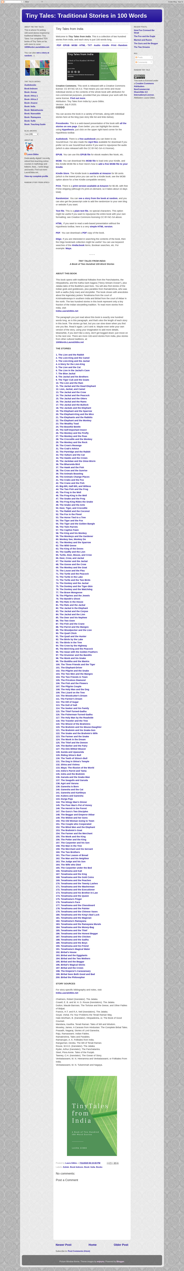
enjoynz (100, 1261)
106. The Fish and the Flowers (72, 683)
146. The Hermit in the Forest (71, 808)
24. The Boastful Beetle (68, 427)
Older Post (121, 1244)
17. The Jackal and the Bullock (72, 405)
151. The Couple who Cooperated (73, 824)
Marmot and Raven (143, 40)
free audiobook (87, 139)
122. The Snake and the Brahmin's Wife (77, 733)
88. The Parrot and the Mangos (72, 627)
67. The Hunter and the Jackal (72, 561)
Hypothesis (68, 129)
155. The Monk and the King (71, 836)
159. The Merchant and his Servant (74, 849)
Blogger (120, 1261)
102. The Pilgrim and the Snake (72, 670)
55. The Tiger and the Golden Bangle (75, 523)
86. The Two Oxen (65, 620)
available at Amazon (100, 173)
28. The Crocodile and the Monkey (74, 439)
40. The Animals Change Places (72, 477)
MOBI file (91, 161)
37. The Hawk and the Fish (70, 467)
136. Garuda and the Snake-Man (73, 777)
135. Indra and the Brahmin (70, 774)
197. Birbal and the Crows (69, 968)
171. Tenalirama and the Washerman (75, 886)
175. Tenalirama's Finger (69, 899)
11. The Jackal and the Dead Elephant (76, 386)
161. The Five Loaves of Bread (72, 855)
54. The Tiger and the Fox (69, 520)
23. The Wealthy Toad (67, 423)
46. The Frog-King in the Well (71, 495)
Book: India (89, 1167)
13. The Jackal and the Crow (71, 392)
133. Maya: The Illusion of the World (75, 767)
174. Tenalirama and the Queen (72, 896)
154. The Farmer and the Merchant (74, 833)
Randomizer (62, 198)
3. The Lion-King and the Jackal (73, 361)
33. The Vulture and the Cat (70, 455)
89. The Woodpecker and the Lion (74, 630)
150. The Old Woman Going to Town (75, 821)
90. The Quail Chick (66, 633)
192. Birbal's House (66, 952)
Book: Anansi (30, 103)
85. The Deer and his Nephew (71, 617)
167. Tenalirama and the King (71, 874)
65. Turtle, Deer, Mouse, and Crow (74, 555)
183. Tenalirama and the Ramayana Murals (78, 924)
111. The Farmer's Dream (69, 699)
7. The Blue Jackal (65, 373)
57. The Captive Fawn (67, 530)
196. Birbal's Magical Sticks (70, 965)
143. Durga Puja (64, 799)
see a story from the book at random (98, 198)
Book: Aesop (30, 92)
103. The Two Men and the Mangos (74, 674)
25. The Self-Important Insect (71, 430)
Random (122, 45)
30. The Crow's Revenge (69, 445)
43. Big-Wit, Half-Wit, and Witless (73, 486)
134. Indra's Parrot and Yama (71, 771)
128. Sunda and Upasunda (70, 752)
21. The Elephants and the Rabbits (74, 417)
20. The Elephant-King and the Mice (75, 414)
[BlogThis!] (110, 1163)
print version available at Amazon (91, 186)
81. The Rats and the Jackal (70, 605)
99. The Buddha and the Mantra (72, 661)
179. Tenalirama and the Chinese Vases (77, 911)
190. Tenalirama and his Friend (72, 946)
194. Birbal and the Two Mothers (73, 958)
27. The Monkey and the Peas (71, 436)
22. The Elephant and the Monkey (73, 420)
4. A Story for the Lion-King (70, 364)
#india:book (78, 245)
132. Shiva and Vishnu (68, 764)
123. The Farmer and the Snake (72, 736)
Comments (142, 62)
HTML (82, 45)
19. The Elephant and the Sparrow (74, 411)
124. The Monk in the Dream (71, 739)
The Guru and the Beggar (146, 43)
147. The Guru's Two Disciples (72, 811)
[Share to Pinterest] (117, 1163)
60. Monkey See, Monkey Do (71, 539)
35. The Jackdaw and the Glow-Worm (76, 461)
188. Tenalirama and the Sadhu (72, 939)
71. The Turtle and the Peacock (72, 574)
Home (93, 1244)
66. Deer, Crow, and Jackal (70, 558)
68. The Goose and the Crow (71, 564)
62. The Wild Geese (66, 545)
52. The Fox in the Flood (69, 514)
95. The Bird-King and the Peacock (74, 649)
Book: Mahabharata (33, 110)
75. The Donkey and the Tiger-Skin (74, 586)
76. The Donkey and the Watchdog (74, 589)
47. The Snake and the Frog (70, 498)
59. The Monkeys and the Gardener (74, 536)
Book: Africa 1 (31, 96)
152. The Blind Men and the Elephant (75, 827)
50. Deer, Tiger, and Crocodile (71, 508)
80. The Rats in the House (69, 602)
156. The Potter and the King (71, 839)
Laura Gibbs (33, 154)
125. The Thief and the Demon (72, 742)
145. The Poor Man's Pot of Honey (74, 805)
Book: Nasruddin (32, 113)
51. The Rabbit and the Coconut (73, 511)
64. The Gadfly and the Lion (70, 552)
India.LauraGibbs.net (67, 311)
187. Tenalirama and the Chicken (73, 936)
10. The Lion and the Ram (69, 383)
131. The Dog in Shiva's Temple (72, 761)
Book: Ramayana (32, 117)
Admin (66, 1167)
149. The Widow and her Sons (72, 818)
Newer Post (63, 1244)
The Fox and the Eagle (144, 36)
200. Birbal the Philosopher (70, 977)
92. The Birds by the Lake (69, 639)
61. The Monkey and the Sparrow (73, 542)
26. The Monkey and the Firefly (72, 433)
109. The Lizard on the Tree (70, 692)
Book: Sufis (30, 121)
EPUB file (85, 154)
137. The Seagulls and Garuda (72, 780)
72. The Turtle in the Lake (69, 577)
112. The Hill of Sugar (67, 702)
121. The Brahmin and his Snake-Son (75, 730)
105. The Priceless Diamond (71, 680)
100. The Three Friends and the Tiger (75, 664)
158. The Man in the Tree (69, 846)
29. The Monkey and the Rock (71, 442)
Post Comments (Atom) (79, 1251)
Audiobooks (30, 85)
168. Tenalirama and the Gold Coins (75, 877)
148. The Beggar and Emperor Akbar (75, 814)
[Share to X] (113, 1163)
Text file (60, 211)
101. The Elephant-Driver (69, 667)
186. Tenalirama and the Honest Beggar (77, 933)
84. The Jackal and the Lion (70, 614)
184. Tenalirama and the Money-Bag (75, 927)
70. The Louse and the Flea (70, 570)
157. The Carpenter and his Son (72, 842)
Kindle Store (62, 173)
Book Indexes (76, 1167)
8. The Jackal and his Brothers (72, 376)
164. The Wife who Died (68, 864)
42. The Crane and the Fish (70, 483)
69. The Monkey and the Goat (71, 567)
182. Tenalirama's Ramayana (71, 921)
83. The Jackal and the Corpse (72, 611)
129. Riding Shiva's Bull (68, 755)
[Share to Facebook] (115, 1163)
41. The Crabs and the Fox (70, 480)
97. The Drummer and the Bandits (74, 655)
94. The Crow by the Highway (71, 645)
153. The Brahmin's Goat (69, 830)
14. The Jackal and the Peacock (72, 395)
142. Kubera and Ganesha (69, 796)
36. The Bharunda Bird (68, 464)
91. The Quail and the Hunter (71, 636)
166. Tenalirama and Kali (69, 871)
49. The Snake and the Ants (70, 505)
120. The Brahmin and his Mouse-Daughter (79, 727)
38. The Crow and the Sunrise (71, 470)
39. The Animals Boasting (69, 473)
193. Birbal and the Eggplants (71, 955)
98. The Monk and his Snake (71, 658)
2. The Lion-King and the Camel (72, 358)
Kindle (105, 45)
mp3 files (93, 142)
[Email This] (108, 1163)
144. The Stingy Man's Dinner (71, 802)
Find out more (77, 98)
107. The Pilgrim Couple (68, 686)
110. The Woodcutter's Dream (71, 695)
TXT (90, 45)
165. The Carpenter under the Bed (74, 868)
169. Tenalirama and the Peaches (73, 880)
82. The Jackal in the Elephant (72, 608)
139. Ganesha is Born (67, 786)
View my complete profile (36, 176)
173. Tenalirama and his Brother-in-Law (77, 893)
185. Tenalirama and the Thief (71, 930)
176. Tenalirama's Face (68, 902)
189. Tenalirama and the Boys (71, 943)
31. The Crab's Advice (67, 448)
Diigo (58, 239)
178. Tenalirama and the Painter (72, 908)
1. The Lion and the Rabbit (70, 355)
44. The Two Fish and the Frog (72, 489)
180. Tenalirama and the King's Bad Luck (77, 914)
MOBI (74, 45)
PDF (59, 45)
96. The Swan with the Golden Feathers (77, 652)
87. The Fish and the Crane (70, 624)
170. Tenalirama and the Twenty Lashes (77, 883)
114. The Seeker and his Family (72, 708)
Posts (140, 57)
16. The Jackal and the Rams (71, 401)
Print (113, 45)
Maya (68, 248)
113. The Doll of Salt (66, 705)
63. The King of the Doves (69, 548)
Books (99, 1167)
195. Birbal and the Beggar (70, 961)
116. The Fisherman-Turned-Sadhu (74, 714)
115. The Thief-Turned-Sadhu (71, 711)
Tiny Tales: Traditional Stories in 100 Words (86, 15)
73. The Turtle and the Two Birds (73, 580)
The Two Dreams (142, 47)
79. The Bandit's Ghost (68, 598)
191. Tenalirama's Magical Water (73, 949)
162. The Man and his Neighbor (72, 858)
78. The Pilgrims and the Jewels (73, 595)
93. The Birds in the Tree (69, 642)
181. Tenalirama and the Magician (73, 918)
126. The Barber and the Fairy (71, 746)
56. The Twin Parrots (67, 527)
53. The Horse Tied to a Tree (71, 517)
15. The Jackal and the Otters (71, 398)
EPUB (66, 45)
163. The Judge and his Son (70, 861)
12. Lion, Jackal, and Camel (70, 389)
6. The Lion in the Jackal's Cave (73, 370)
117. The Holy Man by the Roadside (74, 717)
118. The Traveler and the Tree (72, 721)
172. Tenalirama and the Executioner (75, 889)
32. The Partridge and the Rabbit (73, 451)
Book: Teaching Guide (35, 124)
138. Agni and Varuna (67, 783)
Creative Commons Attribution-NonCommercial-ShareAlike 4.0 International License (144, 89)
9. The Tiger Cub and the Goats (72, 380)
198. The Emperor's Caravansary (73, 971)
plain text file (81, 211)
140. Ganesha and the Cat (69, 789)
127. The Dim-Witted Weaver (71, 749)
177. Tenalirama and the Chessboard (75, 905)
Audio (97, 45)
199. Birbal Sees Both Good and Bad (75, 974)
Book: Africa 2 (31, 99)
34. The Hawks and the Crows (71, 458)
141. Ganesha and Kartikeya (71, 792)
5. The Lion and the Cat (68, 367)
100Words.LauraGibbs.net (70, 342)
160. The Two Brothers (68, 852)
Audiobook (62, 139)
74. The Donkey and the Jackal (72, 583)
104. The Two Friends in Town (72, 677)
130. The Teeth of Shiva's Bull (71, 758)
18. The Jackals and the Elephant (73, 408)
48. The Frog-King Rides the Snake (74, 502)
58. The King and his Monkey (71, 533)
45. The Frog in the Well (68, 492)
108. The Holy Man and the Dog (72, 689)
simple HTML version (101, 226)
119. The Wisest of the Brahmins (73, 724)
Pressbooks (62, 123)
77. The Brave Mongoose (69, 592)
